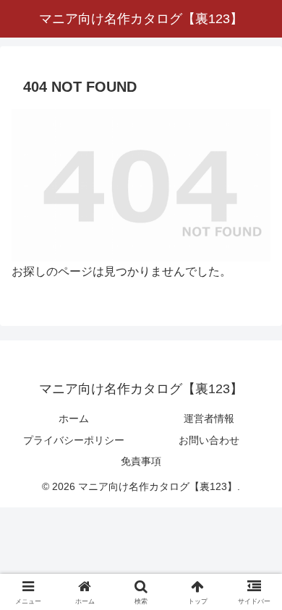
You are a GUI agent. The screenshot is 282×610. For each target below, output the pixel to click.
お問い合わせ (209, 440)
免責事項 (141, 461)
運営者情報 (209, 418)
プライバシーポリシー (73, 440)
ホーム (74, 418)
